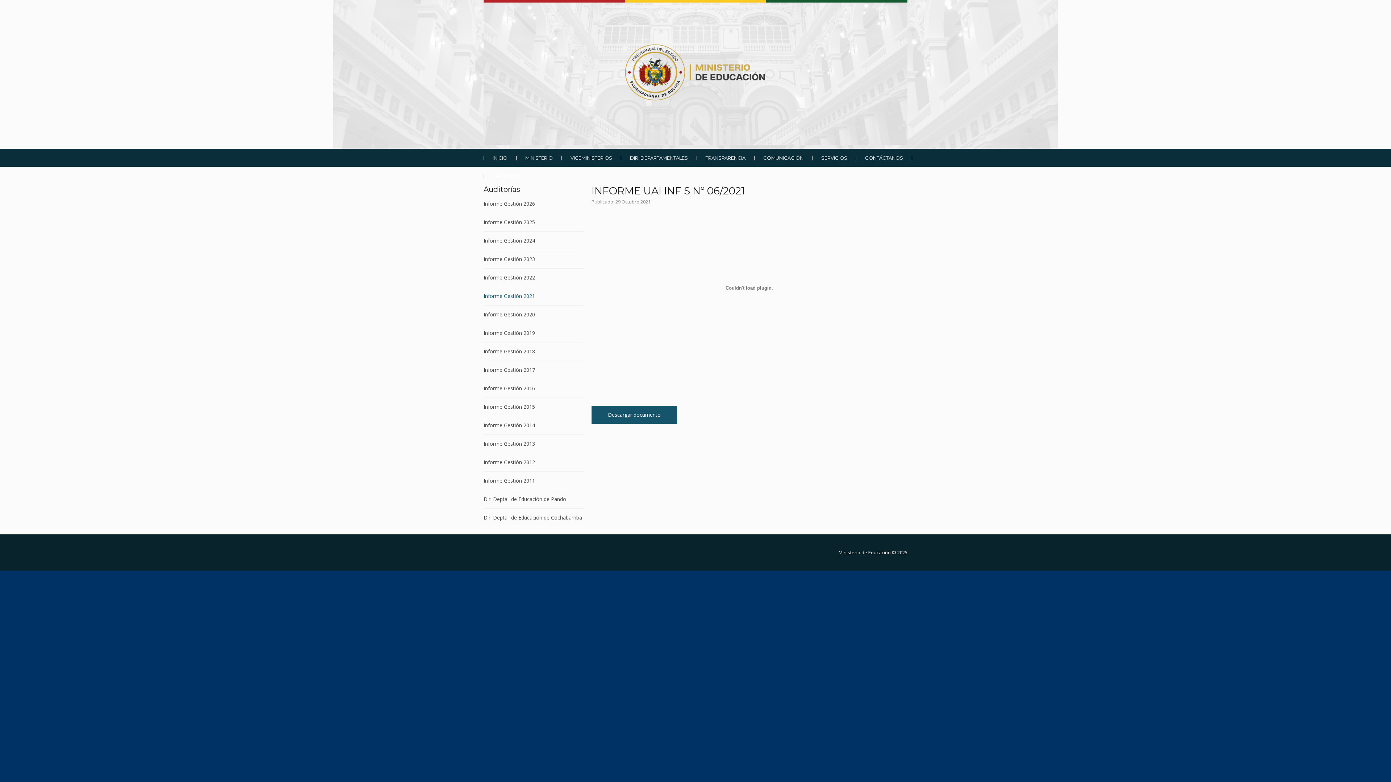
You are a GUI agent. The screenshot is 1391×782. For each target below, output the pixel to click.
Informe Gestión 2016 (509, 388)
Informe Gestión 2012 (509, 462)
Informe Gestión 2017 (509, 369)
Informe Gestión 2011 (509, 480)
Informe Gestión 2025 (509, 222)
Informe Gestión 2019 (509, 332)
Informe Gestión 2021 (509, 296)
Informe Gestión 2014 (509, 425)
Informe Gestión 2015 (509, 406)
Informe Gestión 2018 (509, 351)
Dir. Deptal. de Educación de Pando (525, 499)
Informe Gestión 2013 (509, 443)
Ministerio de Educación (865, 552)
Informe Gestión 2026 (509, 204)
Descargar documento (634, 414)
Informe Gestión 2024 (509, 240)
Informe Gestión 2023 (509, 259)
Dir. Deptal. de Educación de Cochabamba (533, 517)
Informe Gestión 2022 (509, 277)
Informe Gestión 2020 (509, 314)
